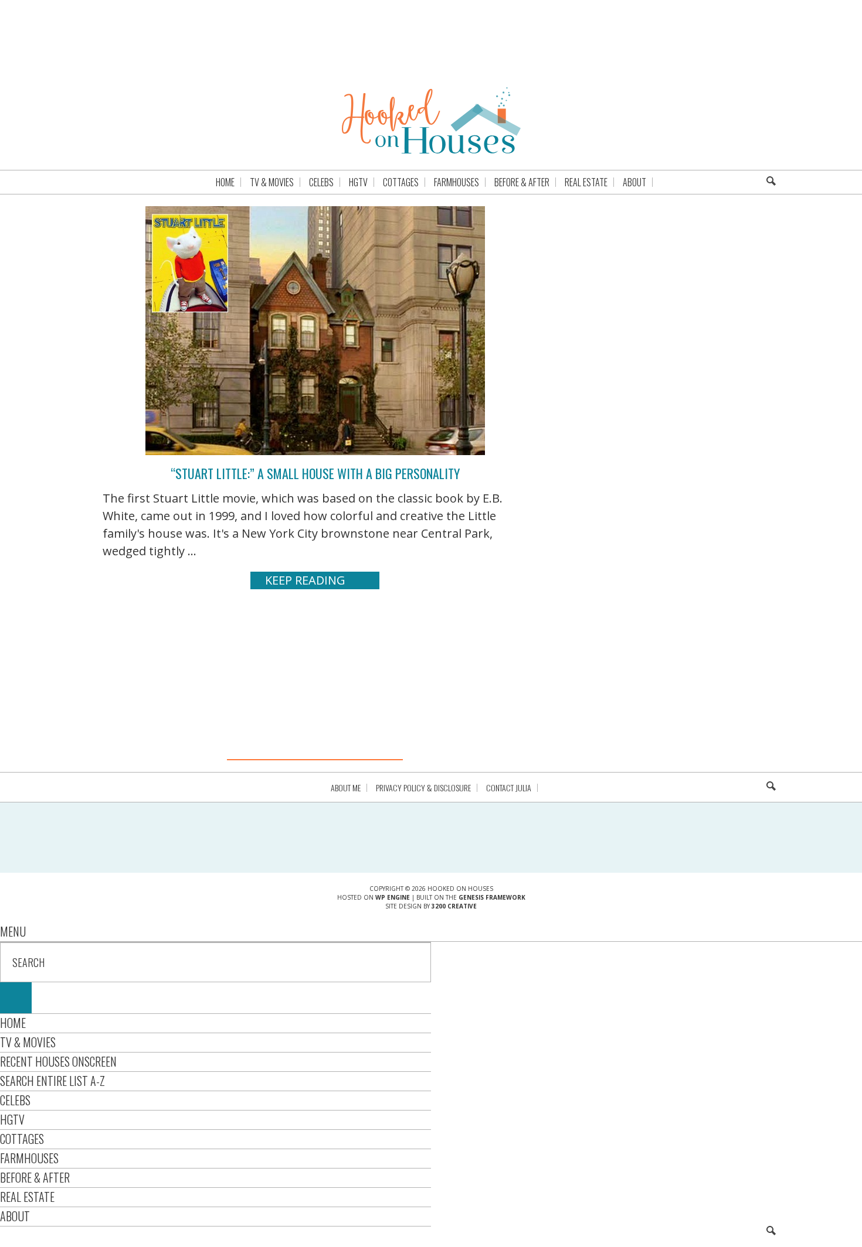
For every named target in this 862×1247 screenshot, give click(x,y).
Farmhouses (29, 1158)
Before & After (35, 1177)
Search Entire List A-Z (52, 1080)
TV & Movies (28, 1042)
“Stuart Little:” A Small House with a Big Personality (315, 473)
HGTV (12, 1119)
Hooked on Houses (431, 120)
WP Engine (392, 897)
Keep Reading (305, 580)
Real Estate (27, 1196)
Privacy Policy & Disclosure (423, 788)
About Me (346, 788)
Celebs (15, 1100)
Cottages (22, 1138)
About (15, 1216)
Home (13, 1022)
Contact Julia (508, 788)
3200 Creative (454, 906)
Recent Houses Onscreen (58, 1061)
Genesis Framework (492, 897)
